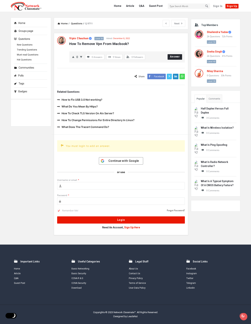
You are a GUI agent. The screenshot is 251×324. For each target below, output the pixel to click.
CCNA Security (78, 283)
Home (117, 5)
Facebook (191, 268)
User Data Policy (137, 288)
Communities (26, 67)
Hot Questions (24, 59)
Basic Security (78, 273)
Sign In (218, 6)
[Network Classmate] (29, 6)
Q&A (141, 5)
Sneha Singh (214, 51)
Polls (21, 75)
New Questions (25, 44)
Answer (175, 56)
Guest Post (156, 5)
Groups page (26, 30)
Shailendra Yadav (217, 32)
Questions (24, 38)
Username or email (68, 180)
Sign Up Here (132, 227)
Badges (22, 91)
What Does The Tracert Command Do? (85, 126)
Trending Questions (27, 49)
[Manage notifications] (242, 316)
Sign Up (232, 6)
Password (63, 195)
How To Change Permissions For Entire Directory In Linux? (98, 120)
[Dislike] (81, 57)
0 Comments (212, 133)
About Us (133, 268)
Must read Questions (27, 54)
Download (76, 288)
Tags (21, 83)
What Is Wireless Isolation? (217, 127)
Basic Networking (80, 268)
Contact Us (134, 273)
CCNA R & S (77, 278)
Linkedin (190, 288)
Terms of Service (137, 283)
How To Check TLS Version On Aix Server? (88, 113)
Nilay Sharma (215, 71)
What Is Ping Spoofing (214, 144)
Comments (214, 98)
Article (130, 5)
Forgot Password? (176, 210)
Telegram (191, 283)
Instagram (191, 273)
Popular (201, 98)
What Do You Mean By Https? (80, 106)
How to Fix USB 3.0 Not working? (82, 99)
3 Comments (212, 117)
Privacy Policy (136, 278)
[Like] (73, 57)
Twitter (189, 278)
